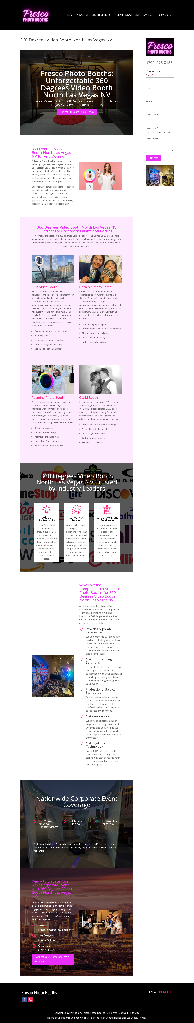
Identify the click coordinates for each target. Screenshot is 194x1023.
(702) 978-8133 (164, 14)
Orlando (44, 945)
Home (70, 14)
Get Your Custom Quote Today (77, 112)
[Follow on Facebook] (24, 999)
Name (149, 75)
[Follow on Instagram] (30, 999)
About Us (82, 14)
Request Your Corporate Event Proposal (52, 959)
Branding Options (128, 14)
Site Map (134, 1012)
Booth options (101, 14)
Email (42, 925)
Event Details (153, 138)
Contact (148, 14)
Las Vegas (45, 935)
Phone (150, 101)
